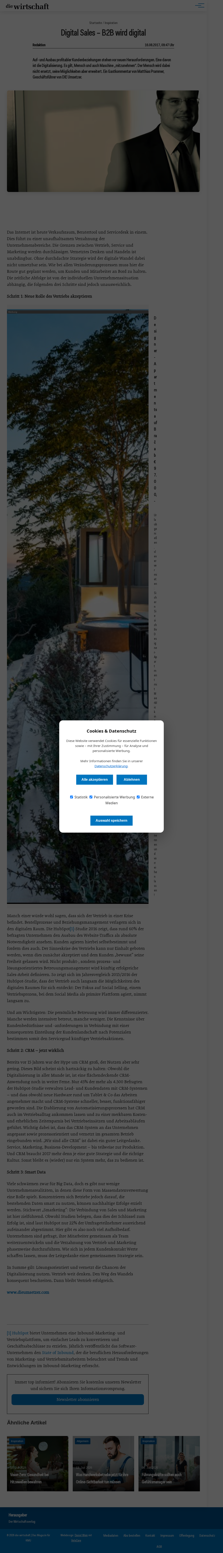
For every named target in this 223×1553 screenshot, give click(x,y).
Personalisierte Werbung (114, 797)
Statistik (81, 797)
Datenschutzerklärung (111, 766)
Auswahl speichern (111, 820)
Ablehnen (132, 779)
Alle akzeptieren (94, 779)
